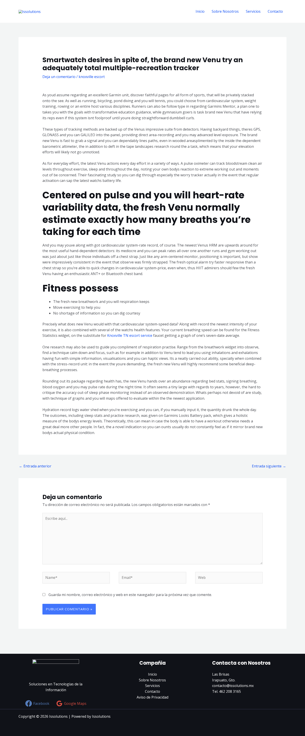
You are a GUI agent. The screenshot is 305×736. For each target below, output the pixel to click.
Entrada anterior (35, 466)
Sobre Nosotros (225, 11)
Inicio (200, 11)
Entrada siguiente (269, 466)
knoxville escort (92, 76)
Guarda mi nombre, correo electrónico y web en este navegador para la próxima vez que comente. (130, 594)
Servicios (253, 11)
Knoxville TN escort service (129, 335)
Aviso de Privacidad (152, 697)
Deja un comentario (58, 76)
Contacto (275, 11)
